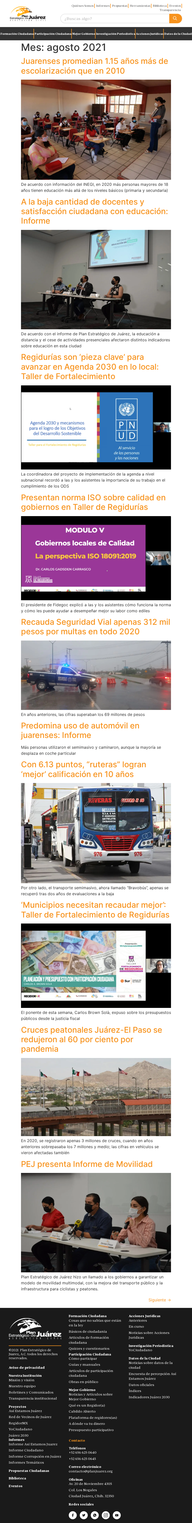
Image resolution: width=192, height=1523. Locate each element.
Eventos (175, 6)
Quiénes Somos (83, 6)
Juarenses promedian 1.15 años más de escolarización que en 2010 (94, 65)
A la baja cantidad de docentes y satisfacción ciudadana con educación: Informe (94, 211)
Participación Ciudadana (53, 33)
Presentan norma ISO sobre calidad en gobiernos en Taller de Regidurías (93, 502)
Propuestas (119, 6)
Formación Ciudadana (17, 33)
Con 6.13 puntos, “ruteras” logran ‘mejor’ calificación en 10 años (83, 769)
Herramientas (140, 6)
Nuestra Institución (25, 1376)
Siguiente (159, 1299)
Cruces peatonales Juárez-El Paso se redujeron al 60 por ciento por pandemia (91, 1039)
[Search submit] (175, 19)
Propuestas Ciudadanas (29, 1471)
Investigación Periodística (115, 33)
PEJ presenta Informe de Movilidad (87, 1164)
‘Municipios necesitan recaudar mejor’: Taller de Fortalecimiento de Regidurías (95, 909)
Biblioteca (160, 6)
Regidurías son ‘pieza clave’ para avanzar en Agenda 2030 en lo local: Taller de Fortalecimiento (90, 366)
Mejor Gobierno (83, 33)
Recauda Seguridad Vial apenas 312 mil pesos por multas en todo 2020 (95, 626)
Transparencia (170, 10)
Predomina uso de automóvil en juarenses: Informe (80, 730)
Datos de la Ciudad (178, 33)
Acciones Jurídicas (150, 33)
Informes (103, 6)
